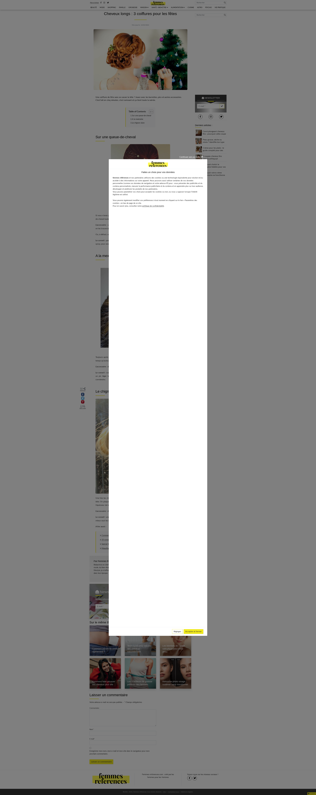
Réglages (177, 632)
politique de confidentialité (153, 206)
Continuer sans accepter (190, 157)
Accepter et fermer (193, 632)
